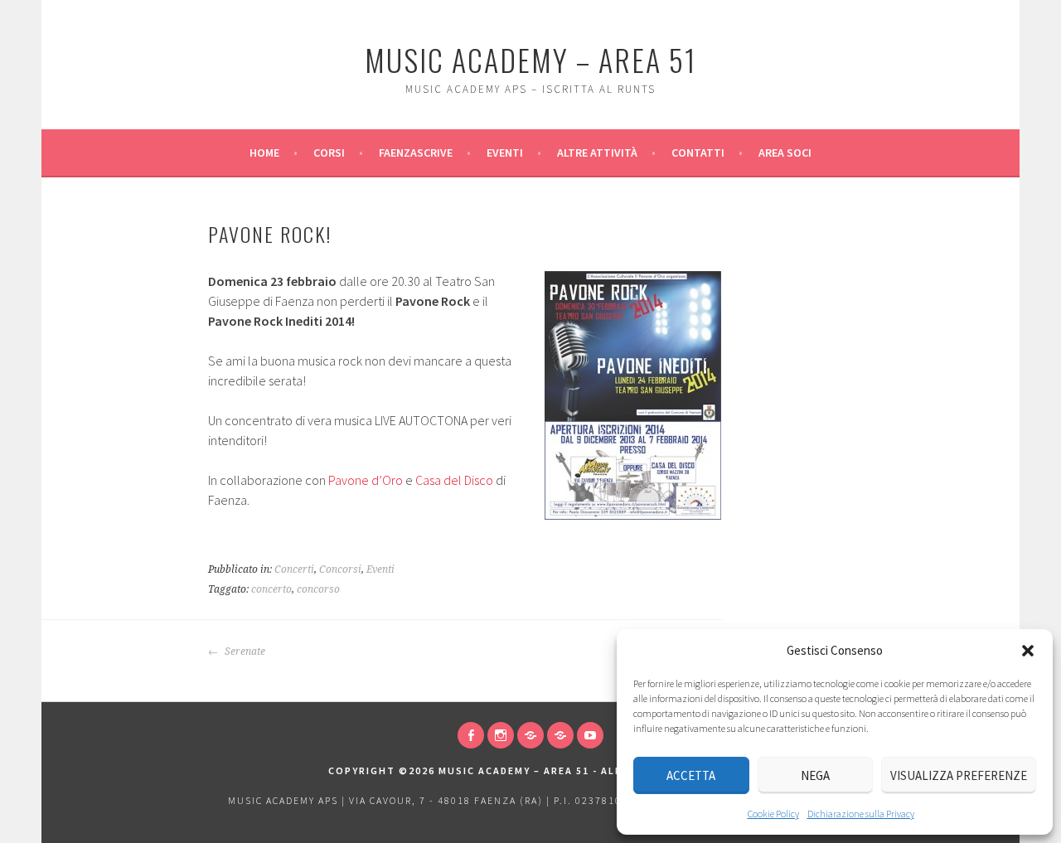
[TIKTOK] (530, 735)
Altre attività (597, 152)
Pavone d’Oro (365, 480)
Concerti (294, 569)
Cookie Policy (773, 813)
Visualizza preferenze (958, 775)
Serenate (243, 651)
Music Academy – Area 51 (530, 59)
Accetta (690, 775)
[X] (560, 735)
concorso (318, 589)
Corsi (329, 152)
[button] (1028, 650)
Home (264, 152)
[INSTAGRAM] (500, 735)
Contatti (697, 152)
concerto (271, 589)
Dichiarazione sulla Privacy (860, 813)
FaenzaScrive (416, 152)
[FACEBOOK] (471, 735)
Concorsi (340, 569)
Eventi (505, 152)
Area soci (784, 152)
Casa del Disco (454, 480)
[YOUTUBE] (590, 735)
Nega (815, 775)
